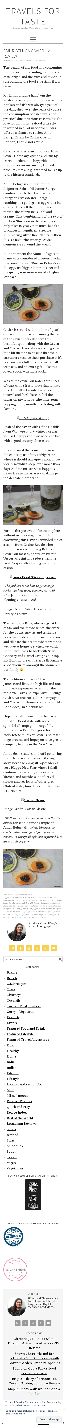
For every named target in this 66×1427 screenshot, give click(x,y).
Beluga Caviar (9, 900)
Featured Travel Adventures (28, 1039)
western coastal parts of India (36, 917)
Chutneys (14, 995)
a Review (18, 897)
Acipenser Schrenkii (30, 897)
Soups (11, 1151)
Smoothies (15, 1146)
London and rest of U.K (24, 1084)
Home (11, 1056)
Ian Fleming (16, 909)
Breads (12, 978)
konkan (49, 909)
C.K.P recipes (16, 984)
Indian (12, 1068)
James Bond (40, 909)
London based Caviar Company (15, 912)
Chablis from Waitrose (37, 900)
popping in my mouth (20, 914)
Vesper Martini (17, 917)
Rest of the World (20, 1118)
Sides (11, 1140)
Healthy (13, 1051)
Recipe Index (17, 1112)
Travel (12, 1157)
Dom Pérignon (15, 903)
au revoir (54, 897)
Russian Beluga (36, 914)
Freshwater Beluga (10, 906)
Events (12, 1023)
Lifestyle (13, 1079)
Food (15, 895)
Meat (10, 1090)
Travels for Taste (33, 16)
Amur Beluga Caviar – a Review (26, 53)
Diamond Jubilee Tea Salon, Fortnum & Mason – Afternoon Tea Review (34, 1343)
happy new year (25, 906)
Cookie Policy (18, 1414)
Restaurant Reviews (21, 1123)
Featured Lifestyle (20, 1034)
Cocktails (13, 1000)
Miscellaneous (17, 1096)
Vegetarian (15, 1168)
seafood (12, 1135)
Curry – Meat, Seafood (24, 1006)
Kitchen (13, 1073)
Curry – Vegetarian (21, 1012)
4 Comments (41, 61)
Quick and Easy (18, 1107)
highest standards (40, 906)
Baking (12, 972)
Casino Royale (21, 900)
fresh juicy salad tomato (50, 903)
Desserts (13, 1017)
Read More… (47, 1307)
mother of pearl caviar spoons (41, 912)
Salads (11, 1129)
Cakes (11, 989)
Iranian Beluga (28, 909)
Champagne (51, 900)
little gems (57, 909)
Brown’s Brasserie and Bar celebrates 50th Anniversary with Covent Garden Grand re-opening (34, 1358)
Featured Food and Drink (26, 1028)
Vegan (11, 1163)
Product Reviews (25, 895)
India (11, 1062)
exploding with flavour (30, 903)
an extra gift (44, 897)
